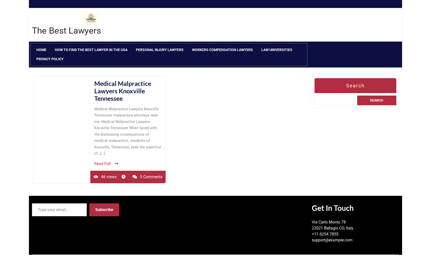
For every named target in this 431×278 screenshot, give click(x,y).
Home (41, 50)
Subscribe (104, 209)
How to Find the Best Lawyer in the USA (91, 50)
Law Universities (276, 50)
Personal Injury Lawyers (160, 50)
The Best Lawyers (66, 31)
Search (355, 86)
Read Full (102, 163)
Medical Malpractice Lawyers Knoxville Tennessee (122, 91)
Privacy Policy (50, 59)
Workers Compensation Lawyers (222, 50)
